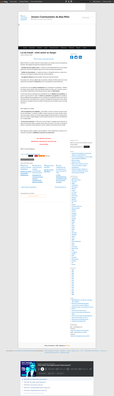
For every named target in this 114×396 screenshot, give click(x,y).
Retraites (74, 199)
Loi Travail (74, 192)
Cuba (73, 227)
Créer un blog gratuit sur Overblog (51, 350)
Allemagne (74, 234)
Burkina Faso (75, 248)
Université (39, 47)
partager (52, 373)
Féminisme (71, 47)
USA (73, 224)
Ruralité (73, 254)
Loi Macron (74, 252)
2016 (73, 280)
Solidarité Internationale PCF (79, 321)
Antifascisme (64, 47)
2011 (73, 289)
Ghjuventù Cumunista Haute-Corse (80, 319)
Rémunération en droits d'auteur (92, 350)
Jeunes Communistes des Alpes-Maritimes (82, 315)
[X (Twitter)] (69, 1)
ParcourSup (74, 195)
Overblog (67, 345)
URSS (73, 220)
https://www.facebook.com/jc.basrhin (80, 330)
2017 (73, 278)
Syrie (73, 243)
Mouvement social (54, 47)
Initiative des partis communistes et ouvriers (82, 307)
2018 (73, 277)
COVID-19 (74, 215)
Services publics (76, 208)
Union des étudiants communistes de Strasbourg (23, 350)
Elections (74, 197)
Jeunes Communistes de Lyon (79, 310)
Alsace (73, 225)
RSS (80, 57)
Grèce (73, 238)
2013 (73, 285)
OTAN (73, 222)
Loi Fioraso (74, 246)
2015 (73, 282)
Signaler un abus (75, 350)
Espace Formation (76, 162)
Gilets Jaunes (75, 259)
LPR (73, 250)
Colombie (74, 257)
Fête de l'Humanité (76, 241)
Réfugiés (74, 209)
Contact (84, 47)
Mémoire (78, 47)
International (32, 47)
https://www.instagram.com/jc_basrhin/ (80, 336)
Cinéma (73, 217)
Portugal (74, 261)
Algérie (73, 236)
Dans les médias (76, 160)
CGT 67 (73, 308)
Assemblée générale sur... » (61, 187)
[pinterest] (71, 1)
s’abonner (43, 373)
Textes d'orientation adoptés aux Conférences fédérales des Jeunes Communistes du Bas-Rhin (80, 170)
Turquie (73, 204)
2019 (73, 275)
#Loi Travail (37, 154)
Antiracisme (74, 187)
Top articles (62, 350)
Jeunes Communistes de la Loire (80, 317)
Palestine (74, 194)
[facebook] (66, 1)
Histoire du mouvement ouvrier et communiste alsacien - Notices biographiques (80, 165)
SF (72, 262)
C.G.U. (82, 350)
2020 (73, 273)
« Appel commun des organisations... (29, 187)
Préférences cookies (64, 352)
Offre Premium (103, 350)
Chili (73, 255)
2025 (73, 270)
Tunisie (73, 264)
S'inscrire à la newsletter (27, 159)
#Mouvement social (30, 154)
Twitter (76, 57)
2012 (73, 287)
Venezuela (74, 232)
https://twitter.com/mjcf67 (80, 332)
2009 (73, 292)
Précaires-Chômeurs (77, 206)
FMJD (73, 183)
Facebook (71, 57)
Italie (73, 231)
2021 (73, 271)
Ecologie (74, 218)
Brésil (73, 245)
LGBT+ (73, 229)
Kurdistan (74, 213)
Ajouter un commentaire (33, 196)
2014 (73, 284)
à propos (61, 373)
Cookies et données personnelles (52, 352)
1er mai (73, 211)
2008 (73, 294)
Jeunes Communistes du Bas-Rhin (50, 17)
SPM (73, 239)
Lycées (45, 47)
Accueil (25, 47)
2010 (73, 291)
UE (72, 202)
